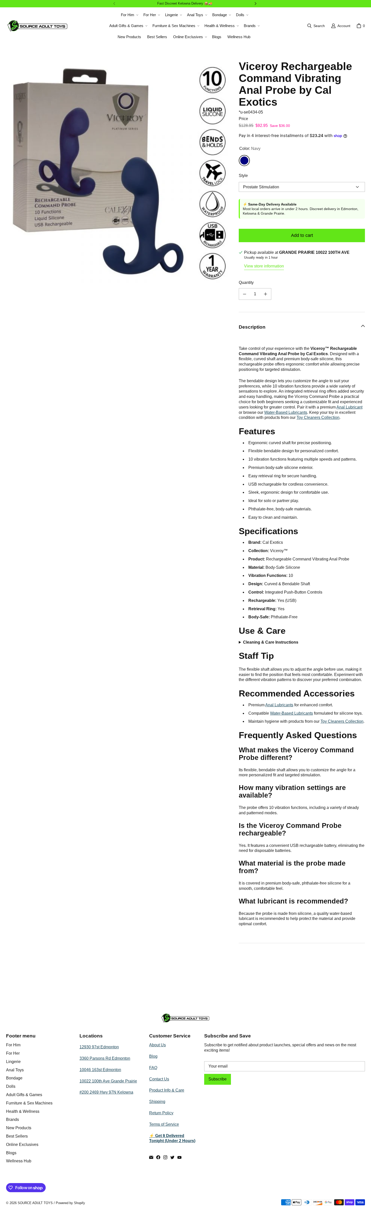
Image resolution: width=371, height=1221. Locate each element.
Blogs (11, 1153)
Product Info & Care (166, 1090)
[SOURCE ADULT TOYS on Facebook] (158, 1157)
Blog (153, 1056)
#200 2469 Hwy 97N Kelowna (106, 1092)
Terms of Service (164, 1124)
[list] (118, 172)
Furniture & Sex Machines (29, 1103)
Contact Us (159, 1079)
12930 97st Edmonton (99, 1047)
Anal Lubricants (279, 705)
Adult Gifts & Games (24, 1095)
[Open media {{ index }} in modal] (118, 173)
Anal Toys (15, 1070)
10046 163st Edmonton (100, 1070)
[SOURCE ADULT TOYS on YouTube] (179, 1157)
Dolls (10, 1086)
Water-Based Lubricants (285, 412)
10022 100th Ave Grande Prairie (108, 1081)
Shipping (157, 1101)
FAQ (153, 1068)
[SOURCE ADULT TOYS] (37, 25)
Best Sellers (17, 1136)
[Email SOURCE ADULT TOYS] (151, 1157)
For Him (13, 1045)
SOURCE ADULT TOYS (35, 1203)
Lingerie (13, 1061)
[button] (129, 14)
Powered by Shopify (70, 1203)
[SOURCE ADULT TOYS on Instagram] (165, 1157)
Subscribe (217, 1079)
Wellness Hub (18, 1161)
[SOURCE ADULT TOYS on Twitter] (172, 1157)
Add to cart (302, 235)
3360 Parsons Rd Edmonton (105, 1058)
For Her (13, 1053)
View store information (264, 266)
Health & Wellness (22, 1111)
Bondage (14, 1078)
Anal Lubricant (349, 407)
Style (243, 175)
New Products (18, 1128)
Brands (12, 1119)
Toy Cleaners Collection (318, 417)
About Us (157, 1045)
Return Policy (161, 1113)
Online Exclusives (22, 1144)
